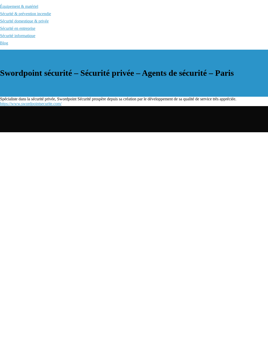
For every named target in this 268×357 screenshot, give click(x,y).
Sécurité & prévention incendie (25, 13)
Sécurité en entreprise (17, 28)
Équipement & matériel (19, 6)
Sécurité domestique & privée (24, 21)
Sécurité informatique (17, 35)
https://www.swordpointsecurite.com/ (31, 103)
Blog (4, 43)
